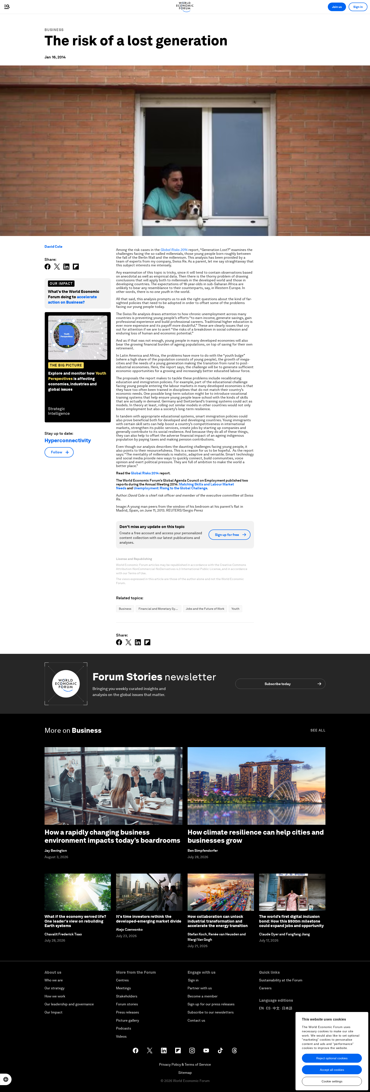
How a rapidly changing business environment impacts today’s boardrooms (112, 836)
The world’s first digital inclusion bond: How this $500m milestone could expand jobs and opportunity (291, 921)
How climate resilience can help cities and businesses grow (256, 836)
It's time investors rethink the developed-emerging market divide (148, 918)
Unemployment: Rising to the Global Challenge (170, 488)
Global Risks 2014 (145, 473)
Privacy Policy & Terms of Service (185, 1064)
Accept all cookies (332, 1069)
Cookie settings (332, 1081)
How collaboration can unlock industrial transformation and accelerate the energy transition (218, 921)
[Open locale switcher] (5, 1079)
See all (317, 730)
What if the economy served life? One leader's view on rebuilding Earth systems (75, 921)
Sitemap (185, 1073)
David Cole (53, 247)
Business (54, 30)
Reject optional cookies (332, 1058)
